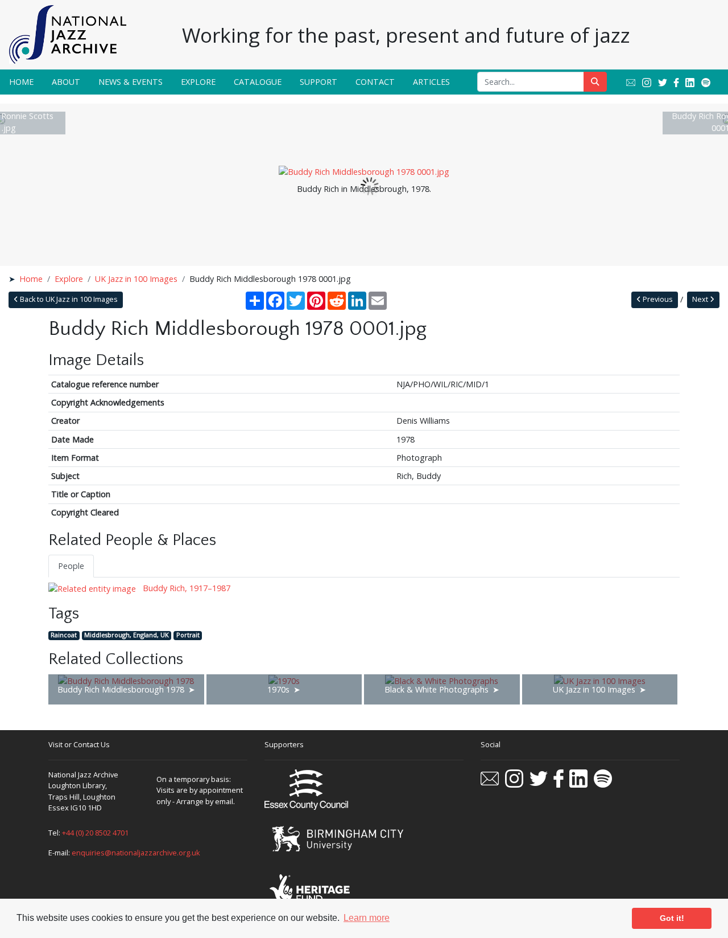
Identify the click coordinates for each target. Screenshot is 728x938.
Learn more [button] (367, 918)
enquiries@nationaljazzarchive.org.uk (136, 852)
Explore (198, 81)
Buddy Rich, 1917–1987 (185, 588)
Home (21, 81)
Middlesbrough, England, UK (126, 635)
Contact (375, 81)
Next (701, 299)
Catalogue (258, 81)
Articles (431, 81)
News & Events (130, 81)
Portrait (188, 635)
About (66, 81)
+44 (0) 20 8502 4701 (95, 833)
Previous (657, 299)
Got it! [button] (672, 918)
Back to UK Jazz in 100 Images (68, 299)
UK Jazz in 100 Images (136, 278)
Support (318, 81)
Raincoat (64, 635)
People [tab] (71, 565)
